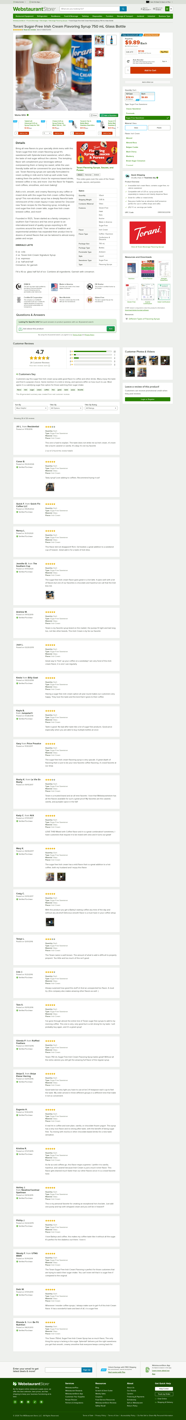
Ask (110, 329)
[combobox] (90, 8)
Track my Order (164, 1394)
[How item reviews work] (49, 365)
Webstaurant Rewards (73, 1391)
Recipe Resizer (71, 1400)
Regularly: (129, 39)
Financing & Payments (135, 1397)
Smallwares (55, 16)
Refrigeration (42, 16)
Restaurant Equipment (24, 16)
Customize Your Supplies (75, 1397)
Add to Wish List (147, 82)
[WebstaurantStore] (34, 1384)
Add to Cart (23, 133)
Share (95, 115)
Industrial (151, 16)
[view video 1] (50, 922)
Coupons (98, 1397)
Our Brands (131, 1391)
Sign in (164, 61)
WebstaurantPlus (71, 1388)
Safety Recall (100, 1406)
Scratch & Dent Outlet (103, 1391)
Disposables (97, 16)
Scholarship (131, 1400)
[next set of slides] (118, 127)
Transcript (88, 175)
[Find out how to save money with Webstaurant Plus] (15, 121)
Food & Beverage (71, 16)
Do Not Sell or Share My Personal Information (155, 1415)
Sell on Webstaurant (135, 1403)
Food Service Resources (105, 1400)
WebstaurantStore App (74, 1394)
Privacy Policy (89, 335)
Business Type (164, 16)
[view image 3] (153, 360)
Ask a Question (110, 115)
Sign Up (86, 1370)
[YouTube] (22, 1402)
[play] (96, 152)
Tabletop (85, 16)
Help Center (19, 2)
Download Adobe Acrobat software (137, 310)
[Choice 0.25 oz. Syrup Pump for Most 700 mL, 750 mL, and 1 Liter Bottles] (55, 127)
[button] (99, 40)
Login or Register (147, 399)
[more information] (157, 178)
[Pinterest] (41, 1402)
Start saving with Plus (116, 1372)
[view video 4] (165, 360)
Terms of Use (77, 335)
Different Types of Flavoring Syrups (149, 319)
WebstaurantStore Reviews (105, 1403)
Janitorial (140, 16)
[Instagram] (15, 1402)
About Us (130, 1388)
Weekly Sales (100, 1394)
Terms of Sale (88, 1415)
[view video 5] (130, 372)
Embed (96, 175)
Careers (130, 1394)
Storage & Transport (125, 16)
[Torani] (147, 232)
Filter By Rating (91, 405)
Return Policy (132, 1406)
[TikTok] (35, 1402)
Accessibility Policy (128, 1415)
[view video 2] (61, 876)
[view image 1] (130, 360)
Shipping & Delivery (165, 1402)
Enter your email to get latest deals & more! (25, 1369)
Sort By (18, 405)
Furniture (109, 16)
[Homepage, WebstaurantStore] (34, 9)
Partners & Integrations (74, 1403)
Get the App (35, 2)
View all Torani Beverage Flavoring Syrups (147, 247)
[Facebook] (28, 1402)
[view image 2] (142, 360)
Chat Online (162, 1399)
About (80, 175)
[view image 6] (142, 372)
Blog (97, 1388)
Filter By (53, 405)
